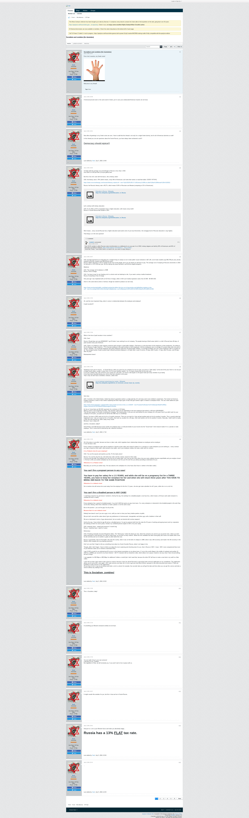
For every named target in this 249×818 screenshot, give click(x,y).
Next (179, 798)
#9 (180, 439)
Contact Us (169, 809)
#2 (180, 97)
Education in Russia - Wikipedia (105, 191)
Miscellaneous (80, 17)
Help (162, 809)
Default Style (72, 810)
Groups (93, 10)
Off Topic (87, 17)
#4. (179, 242)
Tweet (74, 79)
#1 (180, 52)
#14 (180, 725)
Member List (71, 13)
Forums (70, 10)
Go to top (178, 809)
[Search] (161, 47)
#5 (180, 257)
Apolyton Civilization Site (148, 813)
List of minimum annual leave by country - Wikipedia (110, 381)
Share (74, 77)
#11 (180, 623)
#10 (180, 588)
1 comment (90, 238)
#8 (180, 367)
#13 (180, 691)
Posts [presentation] (69, 43)
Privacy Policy (178, 813)
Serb (73, 65)
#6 (180, 298)
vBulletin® (173, 815)
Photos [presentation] (86, 43)
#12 (180, 657)
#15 (180, 762)
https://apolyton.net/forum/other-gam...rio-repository (83, 24)
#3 (180, 131)
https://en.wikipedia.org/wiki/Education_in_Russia (111, 193)
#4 (180, 168)
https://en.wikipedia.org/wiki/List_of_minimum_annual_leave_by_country (118, 383)
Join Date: (71, 71)
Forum (73, 17)
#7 (180, 332)
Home (69, 804)
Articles (85, 10)
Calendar (79, 13)
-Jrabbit (91, 242)
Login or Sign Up (175, 1)
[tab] (69, 43)
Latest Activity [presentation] (77, 43)
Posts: (72, 74)
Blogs (78, 10)
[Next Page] (174, 47)
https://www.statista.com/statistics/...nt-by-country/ (117, 247)
